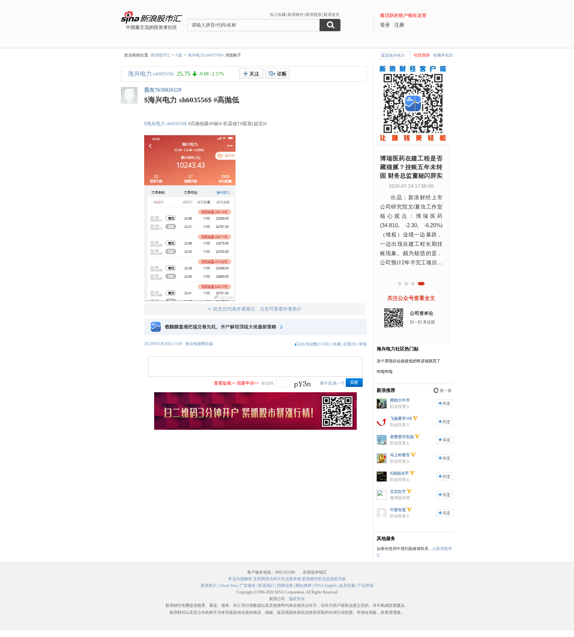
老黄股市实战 (402, 436)
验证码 (267, 383)
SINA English (325, 585)
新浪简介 (209, 585)
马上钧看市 (400, 455)
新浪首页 (331, 14)
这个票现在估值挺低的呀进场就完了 (408, 361)
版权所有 (297, 598)
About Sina (228, 585)
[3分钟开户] (255, 428)
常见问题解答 (240, 579)
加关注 (444, 403)
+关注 (251, 73)
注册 (399, 25)
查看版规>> (225, 383)
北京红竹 (398, 491)
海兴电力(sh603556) (205, 55)
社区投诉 (422, 55)
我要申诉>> (248, 383)
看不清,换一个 (332, 383)
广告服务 (248, 585)
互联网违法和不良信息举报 (277, 579)
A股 (178, 55)
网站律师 (304, 585)
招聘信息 (285, 585)
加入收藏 (278, 14)
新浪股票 (314, 14)
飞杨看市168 (401, 418)
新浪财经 (296, 14)
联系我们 (266, 585)
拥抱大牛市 (400, 400)
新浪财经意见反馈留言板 (324, 579)
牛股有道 (398, 509)
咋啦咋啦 (385, 371)
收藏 (337, 344)
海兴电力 (140, 73)
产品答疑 (366, 585)
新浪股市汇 (161, 55)
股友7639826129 (162, 90)
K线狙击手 (399, 473)
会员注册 (347, 585)
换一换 (446, 390)
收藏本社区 (443, 55)
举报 (363, 344)
